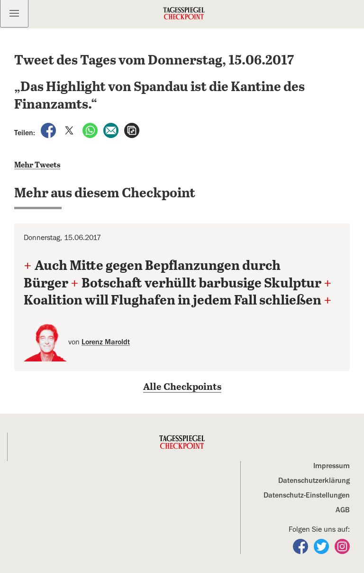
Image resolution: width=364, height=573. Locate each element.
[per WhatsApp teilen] (91, 130)
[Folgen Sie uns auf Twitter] (322, 546)
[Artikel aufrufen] (131, 130)
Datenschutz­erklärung (314, 480)
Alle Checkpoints (182, 387)
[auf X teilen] (70, 130)
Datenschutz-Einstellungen (307, 495)
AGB (343, 510)
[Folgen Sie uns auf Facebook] (301, 546)
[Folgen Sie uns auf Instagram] (342, 546)
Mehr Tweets (37, 165)
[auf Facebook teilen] (49, 130)
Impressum (331, 466)
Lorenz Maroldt (106, 342)
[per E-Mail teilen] (111, 130)
